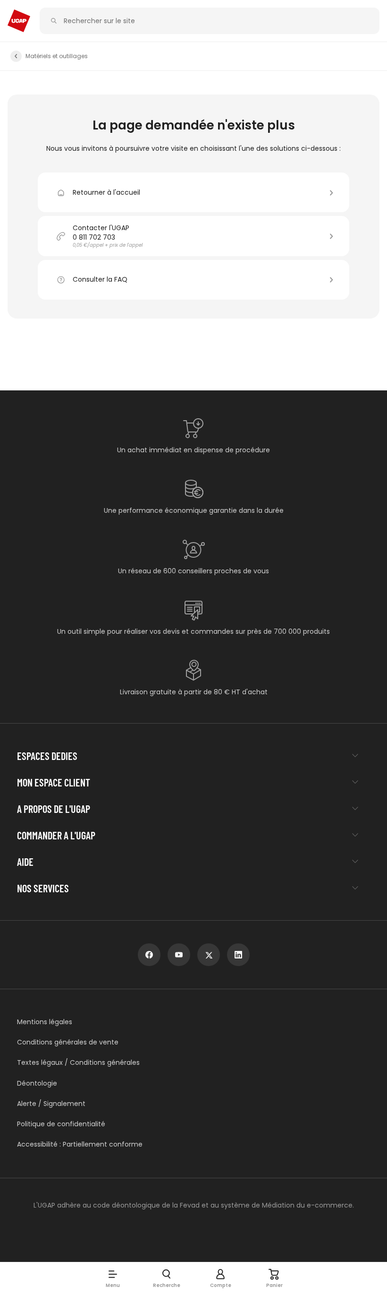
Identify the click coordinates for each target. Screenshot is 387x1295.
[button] (113, 1278)
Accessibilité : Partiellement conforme (80, 1144)
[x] (208, 954)
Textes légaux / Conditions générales (78, 1062)
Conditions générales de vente (67, 1042)
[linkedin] (238, 954)
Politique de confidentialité (61, 1124)
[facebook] (149, 954)
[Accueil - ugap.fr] (19, 20)
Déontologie (37, 1083)
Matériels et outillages (56, 56)
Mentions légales (44, 1022)
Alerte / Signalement (51, 1103)
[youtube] (179, 954)
